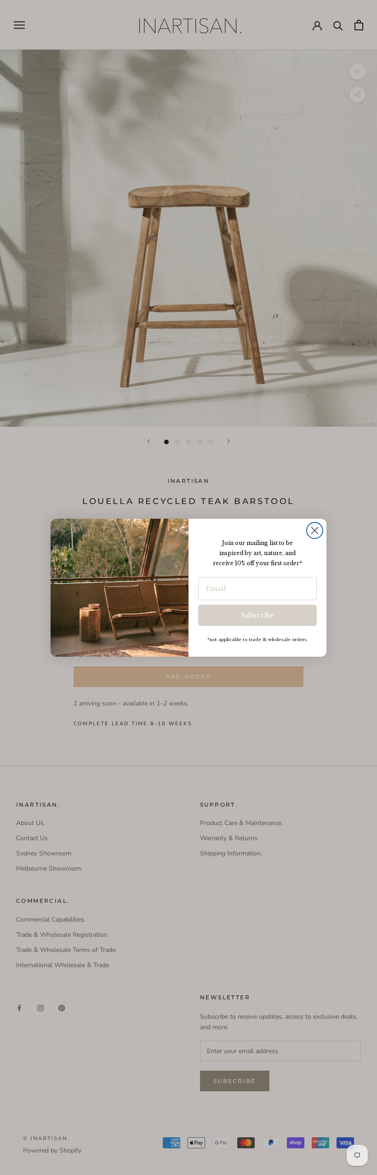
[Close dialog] (315, 530)
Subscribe (257, 615)
